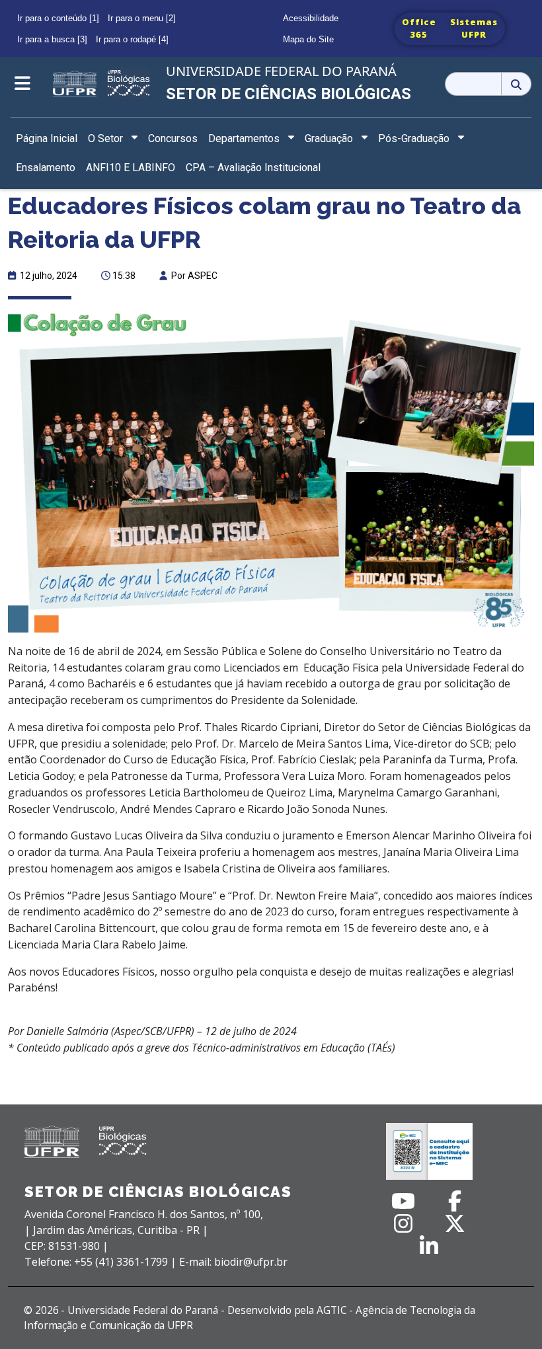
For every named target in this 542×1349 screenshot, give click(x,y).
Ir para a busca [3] (52, 39)
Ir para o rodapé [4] (132, 39)
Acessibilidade (310, 18)
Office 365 (419, 28)
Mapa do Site (308, 39)
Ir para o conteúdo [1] (58, 18)
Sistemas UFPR (474, 28)
